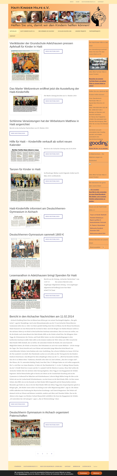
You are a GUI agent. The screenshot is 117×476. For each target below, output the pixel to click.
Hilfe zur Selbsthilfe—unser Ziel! (51, 466)
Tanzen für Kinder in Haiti (25, 169)
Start (77, 1)
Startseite (17, 466)
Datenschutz (87, 466)
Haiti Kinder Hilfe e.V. (89, 1)
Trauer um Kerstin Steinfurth (98, 214)
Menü (71, 1)
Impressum (76, 466)
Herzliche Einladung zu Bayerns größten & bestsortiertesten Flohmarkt (98, 220)
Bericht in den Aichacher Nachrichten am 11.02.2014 (42, 316)
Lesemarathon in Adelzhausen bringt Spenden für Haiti (43, 275)
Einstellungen (23, 474)
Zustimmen (83, 473)
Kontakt (100, 1)
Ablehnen (96, 473)
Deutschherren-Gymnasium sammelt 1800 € (37, 234)
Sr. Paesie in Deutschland (97, 225)
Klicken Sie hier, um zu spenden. (98, 148)
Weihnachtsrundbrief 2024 (97, 233)
